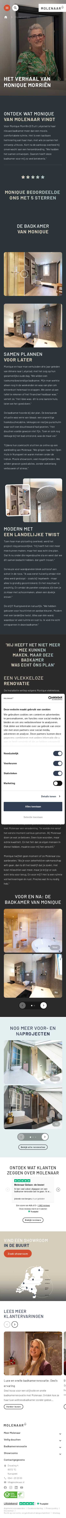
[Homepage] (6, 17)
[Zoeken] (15, 8)
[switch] (57, 763)
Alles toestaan (33, 806)
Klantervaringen (22, 17)
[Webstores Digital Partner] (52, 7)
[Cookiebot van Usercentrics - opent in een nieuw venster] (48, 698)
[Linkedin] (16, 1487)
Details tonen (48, 796)
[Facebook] (5, 1487)
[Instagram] (10, 1487)
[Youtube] (21, 1487)
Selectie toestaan (33, 817)
